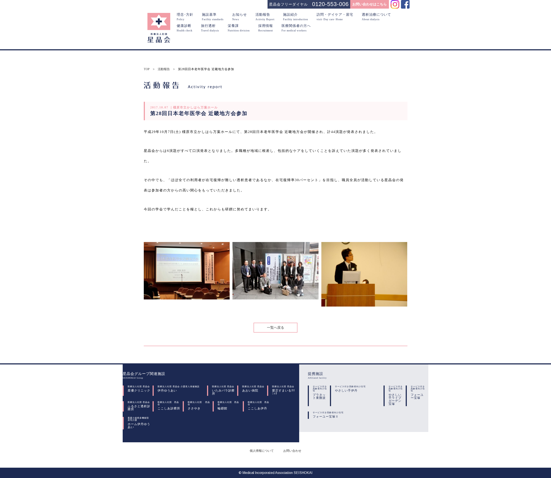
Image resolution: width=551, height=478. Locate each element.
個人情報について (262, 450)
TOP (147, 69)
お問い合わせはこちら (369, 4)
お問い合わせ (292, 450)
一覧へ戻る (275, 327)
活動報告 (164, 69)
